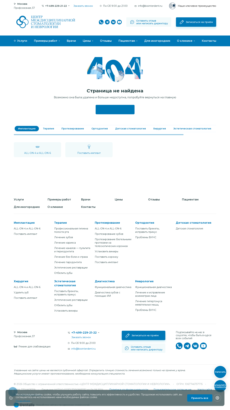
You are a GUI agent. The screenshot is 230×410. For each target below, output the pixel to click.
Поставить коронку (106, 256)
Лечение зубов (63, 237)
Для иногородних (157, 40)
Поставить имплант (25, 233)
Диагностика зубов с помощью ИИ (107, 294)
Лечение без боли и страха (71, 256)
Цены (87, 40)
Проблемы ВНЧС (145, 237)
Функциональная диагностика (113, 287)
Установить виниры (106, 251)
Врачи (71, 40)
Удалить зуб (21, 292)
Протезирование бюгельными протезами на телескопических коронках (113, 243)
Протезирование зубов (109, 233)
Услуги (22, 40)
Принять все (199, 398)
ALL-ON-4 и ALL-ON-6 (27, 228)
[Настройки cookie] (217, 398)
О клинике (184, 40)
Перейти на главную (115, 109)
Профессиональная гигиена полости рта (71, 230)
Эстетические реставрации (71, 267)
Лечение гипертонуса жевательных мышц (148, 303)
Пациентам (126, 40)
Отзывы (106, 40)
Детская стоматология (189, 228)
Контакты (209, 40)
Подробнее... (24, 401)
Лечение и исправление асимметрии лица (150, 294)
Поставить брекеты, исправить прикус (147, 230)
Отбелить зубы (63, 273)
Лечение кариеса (65, 242)
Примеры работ (45, 40)
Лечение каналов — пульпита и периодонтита (72, 250)
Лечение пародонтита (68, 262)
